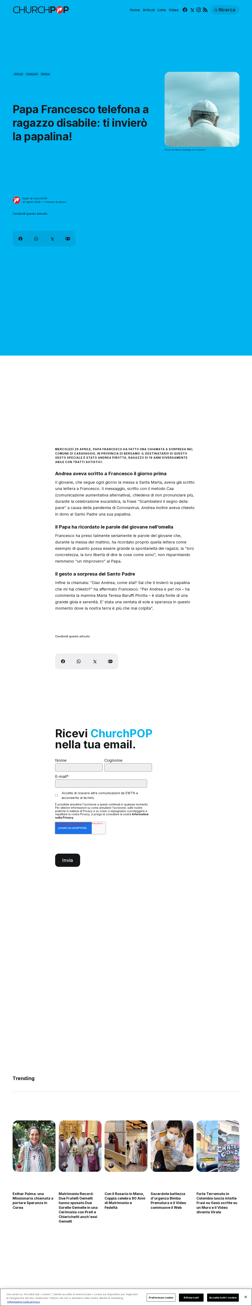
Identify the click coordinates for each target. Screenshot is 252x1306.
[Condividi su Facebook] (20, 239)
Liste (162, 10)
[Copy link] (68, 239)
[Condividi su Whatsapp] (36, 239)
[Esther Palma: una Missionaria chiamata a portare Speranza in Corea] (34, 1146)
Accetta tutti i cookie (223, 1297)
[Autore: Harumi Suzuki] (203, 1165)
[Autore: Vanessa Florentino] (19, 1165)
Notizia (45, 74)
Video (174, 10)
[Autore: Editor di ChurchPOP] (16, 200)
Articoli (149, 10)
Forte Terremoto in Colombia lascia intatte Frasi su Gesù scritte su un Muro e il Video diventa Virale (216, 1203)
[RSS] (205, 10)
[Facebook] (185, 10)
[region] (126, 1297)
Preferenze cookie (161, 1297)
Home (135, 10)
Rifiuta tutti (191, 1297)
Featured (31, 74)
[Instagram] (198, 10)
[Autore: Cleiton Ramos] (65, 1165)
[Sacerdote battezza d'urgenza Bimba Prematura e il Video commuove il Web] (172, 1146)
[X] (192, 10)
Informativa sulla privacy (23, 1301)
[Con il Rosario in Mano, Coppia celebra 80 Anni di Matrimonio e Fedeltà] (126, 1146)
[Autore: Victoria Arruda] (157, 1165)
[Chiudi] (245, 1297)
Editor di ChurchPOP (34, 198)
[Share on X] (52, 239)
